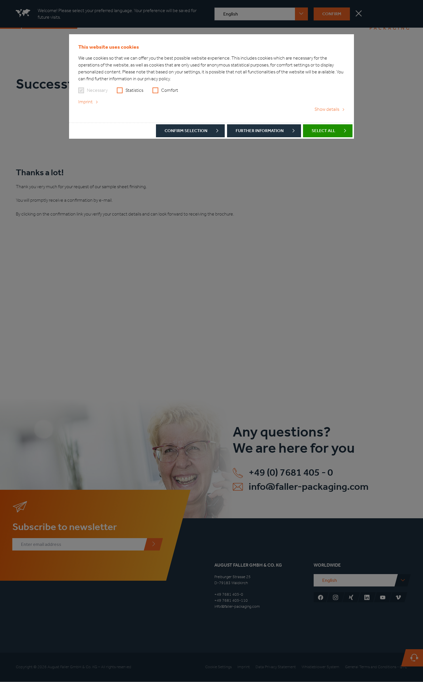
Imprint (85, 101)
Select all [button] (323, 130)
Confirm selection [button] (186, 130)
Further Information (260, 130)
